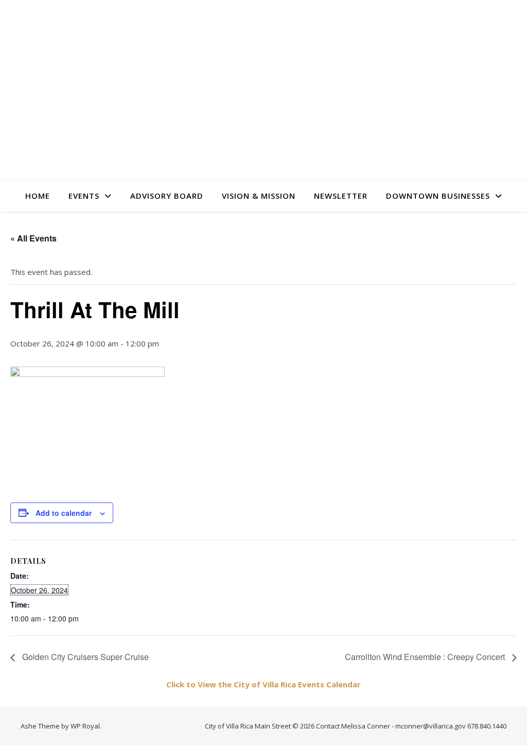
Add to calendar (64, 513)
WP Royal (85, 726)
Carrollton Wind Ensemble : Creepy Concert (426, 657)
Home (37, 195)
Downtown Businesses (438, 195)
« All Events (33, 238)
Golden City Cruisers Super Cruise (84, 657)
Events (83, 195)
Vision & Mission (258, 195)
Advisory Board (166, 195)
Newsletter (340, 195)
